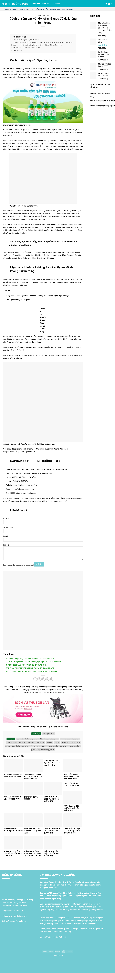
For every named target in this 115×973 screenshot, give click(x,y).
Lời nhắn (6, 545)
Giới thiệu (56, 4)
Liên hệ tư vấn (18, 50)
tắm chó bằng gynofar (20, 746)
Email (5, 536)
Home (6, 9)
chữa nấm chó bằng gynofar (27, 739)
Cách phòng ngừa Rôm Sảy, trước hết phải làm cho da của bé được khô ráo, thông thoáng (45, 42)
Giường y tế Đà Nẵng (59, 727)
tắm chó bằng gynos (38, 746)
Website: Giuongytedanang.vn (15, 916)
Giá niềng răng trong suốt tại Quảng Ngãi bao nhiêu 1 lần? (30, 658)
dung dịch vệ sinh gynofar (16, 742)
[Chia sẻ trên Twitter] (39, 679)
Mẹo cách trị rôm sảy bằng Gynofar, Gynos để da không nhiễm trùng (38, 45)
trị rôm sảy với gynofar (46, 750)
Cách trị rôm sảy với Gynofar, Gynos (26, 40)
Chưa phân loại (17, 9)
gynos (57, 742)
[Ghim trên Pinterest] (47, 679)
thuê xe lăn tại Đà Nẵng (56, 937)
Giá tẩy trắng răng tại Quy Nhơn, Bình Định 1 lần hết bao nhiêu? (32, 671)
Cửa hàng (45, 4)
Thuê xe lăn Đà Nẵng (26, 727)
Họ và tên (7, 519)
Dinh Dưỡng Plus (56, 449)
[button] (107, 3)
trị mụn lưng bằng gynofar (57, 746)
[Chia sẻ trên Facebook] (35, 679)
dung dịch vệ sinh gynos (36, 742)
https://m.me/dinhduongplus (27, 493)
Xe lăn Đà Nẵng (43, 727)
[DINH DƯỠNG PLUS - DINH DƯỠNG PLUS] (15, 4)
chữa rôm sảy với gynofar (70, 739)
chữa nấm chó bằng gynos (49, 739)
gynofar (49, 742)
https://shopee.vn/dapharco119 (22, 452)
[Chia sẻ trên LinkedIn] (51, 679)
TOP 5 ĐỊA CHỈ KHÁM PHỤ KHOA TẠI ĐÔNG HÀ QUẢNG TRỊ (30, 668)
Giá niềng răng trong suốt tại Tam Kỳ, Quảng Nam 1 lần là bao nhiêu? (34, 662)
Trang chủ (36, 4)
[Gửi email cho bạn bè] (43, 679)
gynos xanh (66, 742)
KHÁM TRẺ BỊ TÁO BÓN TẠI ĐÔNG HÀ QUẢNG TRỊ (26, 665)
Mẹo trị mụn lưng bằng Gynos (18, 300)
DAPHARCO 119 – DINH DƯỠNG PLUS (26, 48)
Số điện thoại (8, 527)
